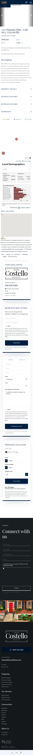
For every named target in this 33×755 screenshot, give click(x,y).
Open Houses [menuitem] (5, 687)
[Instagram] (7, 667)
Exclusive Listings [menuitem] (6, 680)
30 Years (9, 452)
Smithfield (24, 254)
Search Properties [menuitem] (6, 678)
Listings (8, 254)
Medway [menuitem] (4, 717)
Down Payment (9, 464)
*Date (6, 376)
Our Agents (13, 295)
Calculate (16, 481)
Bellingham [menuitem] (4, 708)
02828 (4, 256)
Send (16, 588)
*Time (6, 383)
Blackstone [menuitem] (4, 710)
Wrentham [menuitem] (4, 724)
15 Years (16, 452)
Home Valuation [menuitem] (6, 700)
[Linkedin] (4, 667)
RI (12, 254)
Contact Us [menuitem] (5, 734)
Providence (17, 254)
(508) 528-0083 (17, 650)
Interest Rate (8, 471)
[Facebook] (2, 667)
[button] (2, 15)
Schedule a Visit (22, 359)
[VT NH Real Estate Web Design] (16, 742)
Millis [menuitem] (3, 719)
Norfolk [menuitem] (3, 721)
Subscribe (16, 343)
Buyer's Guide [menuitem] (5, 695)
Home (2, 254)
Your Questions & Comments (12, 389)
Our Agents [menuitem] (5, 732)
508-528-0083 (11, 285)
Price (6, 457)
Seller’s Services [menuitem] (6, 697)
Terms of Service (9, 432)
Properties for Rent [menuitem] (7, 684)
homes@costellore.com (11, 660)
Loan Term (8, 448)
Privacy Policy (25, 431)
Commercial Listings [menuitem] (7, 682)
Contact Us (7, 295)
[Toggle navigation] (31, 2)
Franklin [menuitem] (4, 715)
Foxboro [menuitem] (4, 712)
